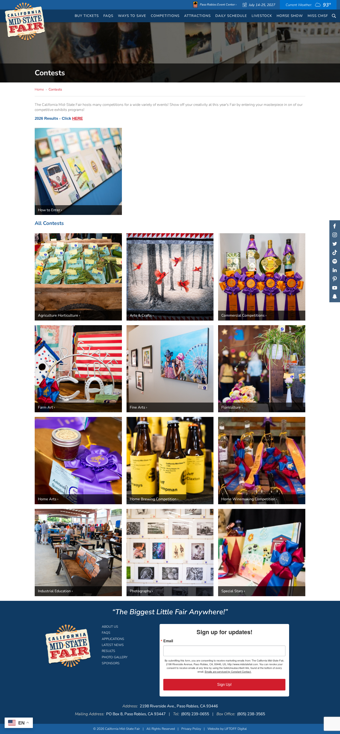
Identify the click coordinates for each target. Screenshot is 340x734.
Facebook (335, 226)
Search (334, 15)
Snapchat (335, 296)
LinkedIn (335, 270)
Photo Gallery (114, 657)
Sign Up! (224, 685)
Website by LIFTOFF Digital (227, 729)
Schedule (231, 15)
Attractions (197, 15)
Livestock (262, 15)
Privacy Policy (191, 729)
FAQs (108, 15)
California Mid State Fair (25, 21)
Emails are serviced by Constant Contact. (228, 671)
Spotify (335, 261)
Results (108, 651)
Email (168, 641)
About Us (110, 626)
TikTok (335, 252)
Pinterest (335, 279)
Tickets (87, 15)
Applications (113, 639)
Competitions (165, 15)
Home (39, 89)
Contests (55, 89)
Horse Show (290, 15)
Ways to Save (132, 15)
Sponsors (111, 663)
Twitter (335, 244)
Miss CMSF (318, 15)
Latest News (113, 645)
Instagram (335, 235)
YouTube (335, 288)
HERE (77, 118)
